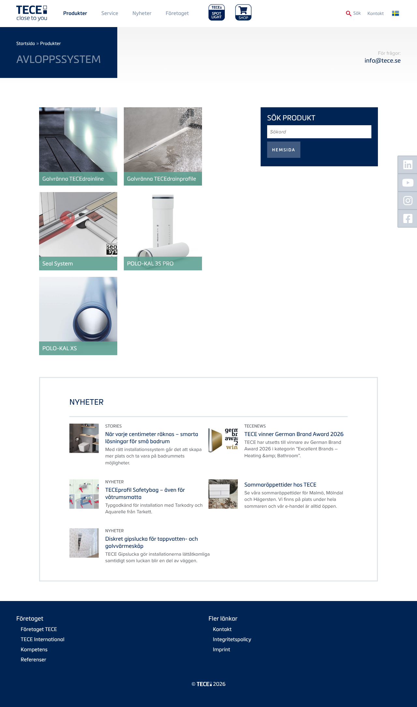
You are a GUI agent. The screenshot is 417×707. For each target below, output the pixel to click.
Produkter (75, 13)
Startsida (25, 43)
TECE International (43, 639)
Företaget (177, 13)
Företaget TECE (39, 629)
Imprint (221, 649)
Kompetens (34, 649)
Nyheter (141, 13)
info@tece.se (383, 60)
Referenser (33, 659)
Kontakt (375, 13)
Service (109, 13)
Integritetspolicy (232, 639)
